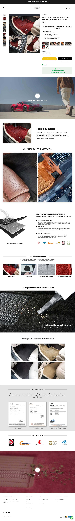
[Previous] (25, 2)
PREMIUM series (45, 14)
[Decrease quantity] (43, 53)
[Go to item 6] (4, 19)
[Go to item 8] (4, 29)
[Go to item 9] (4, 35)
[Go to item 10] (4, 40)
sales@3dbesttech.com (59, 501)
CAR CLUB (56, 6)
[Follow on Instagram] (6, 513)
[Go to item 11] (4, 45)
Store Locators (29, 503)
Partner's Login (29, 507)
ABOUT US (51, 6)
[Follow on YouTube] (9, 513)
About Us (28, 499)
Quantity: (44, 51)
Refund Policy (41, 505)
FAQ (65, 6)
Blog (27, 501)
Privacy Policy (41, 503)
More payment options (65, 61)
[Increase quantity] (49, 53)
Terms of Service (42, 501)
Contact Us (29, 505)
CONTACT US (69, 6)
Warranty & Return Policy (44, 499)
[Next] (49, 2)
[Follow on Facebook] (3, 513)
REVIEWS (61, 6)
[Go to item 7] (4, 24)
